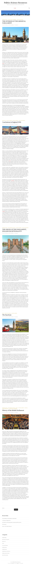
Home (15, 8)
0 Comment (16, 233)
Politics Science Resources (15, 2)
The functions (6, 315)
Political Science (15, 120)
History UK (4, 120)
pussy (3, 63)
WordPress (12, 563)
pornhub (12, 180)
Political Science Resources (6, 551)
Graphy (18, 563)
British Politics (4, 19)
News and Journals (8, 313)
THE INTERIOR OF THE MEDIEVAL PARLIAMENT (14, 22)
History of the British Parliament (13, 410)
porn (10, 160)
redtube (3, 211)
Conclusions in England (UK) (11, 122)
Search (16, 509)
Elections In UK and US (11, 227)
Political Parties (9, 120)
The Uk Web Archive (20, 19)
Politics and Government (12, 19)
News (3, 313)
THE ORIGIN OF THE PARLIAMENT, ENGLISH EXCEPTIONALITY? (14, 230)
